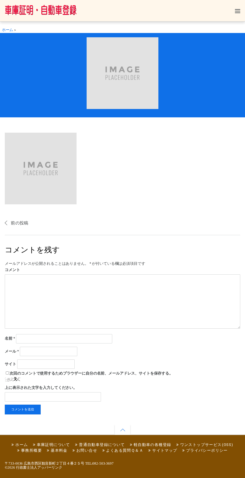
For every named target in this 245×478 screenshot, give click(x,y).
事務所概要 (31, 450)
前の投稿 (19, 223)
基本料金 (58, 450)
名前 (10, 338)
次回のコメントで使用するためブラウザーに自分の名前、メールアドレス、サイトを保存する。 (91, 373)
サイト (10, 364)
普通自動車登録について (101, 444)
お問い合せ (86, 450)
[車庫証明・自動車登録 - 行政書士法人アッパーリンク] (41, 13)
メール (12, 351)
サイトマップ (164, 450)
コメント (12, 269)
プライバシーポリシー (206, 450)
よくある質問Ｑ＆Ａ (124, 450)
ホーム (21, 444)
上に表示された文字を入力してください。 (41, 387)
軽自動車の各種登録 (151, 444)
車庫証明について (52, 444)
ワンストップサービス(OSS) (206, 444)
